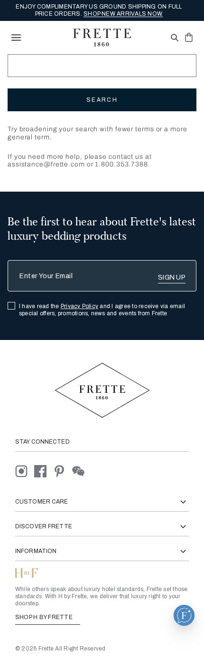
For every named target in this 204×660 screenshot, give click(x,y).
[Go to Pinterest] (62, 471)
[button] (184, 615)
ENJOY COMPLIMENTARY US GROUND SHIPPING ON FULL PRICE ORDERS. (99, 10)
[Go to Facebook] (43, 471)
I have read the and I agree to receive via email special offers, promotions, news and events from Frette (102, 310)
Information (35, 551)
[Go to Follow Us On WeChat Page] (81, 471)
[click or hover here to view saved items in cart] (189, 37)
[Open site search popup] (173, 38)
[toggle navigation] (16, 37)
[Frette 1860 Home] (102, 37)
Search (102, 100)
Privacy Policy (79, 306)
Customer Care (41, 501)
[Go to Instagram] (24, 471)
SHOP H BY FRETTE (44, 617)
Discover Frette (43, 526)
